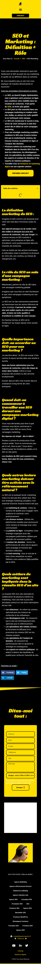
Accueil (16, 59)
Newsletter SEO (20, 912)
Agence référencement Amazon (21, 886)
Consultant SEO (26, 899)
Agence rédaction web (20, 895)
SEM (9, 106)
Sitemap (20, 951)
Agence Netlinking (20, 882)
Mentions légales (20, 954)
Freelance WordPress (20, 917)
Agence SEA (27, 908)
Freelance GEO (28, 926)
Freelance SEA (14, 908)
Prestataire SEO (17, 904)
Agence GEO (20, 930)
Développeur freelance (20, 921)
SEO (23, 59)
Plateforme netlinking (20, 891)
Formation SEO (13, 926)
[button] (20, 10)
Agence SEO (13, 899)
